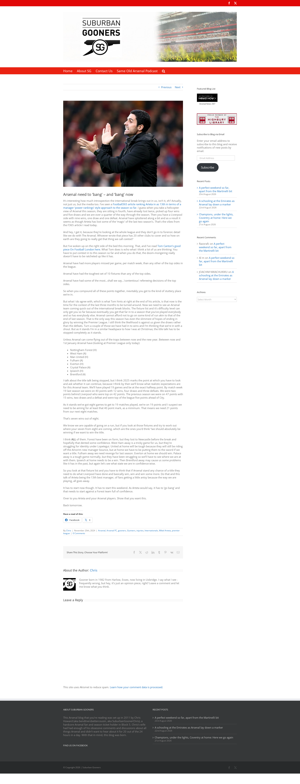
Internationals (151, 530)
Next (177, 87)
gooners (122, 530)
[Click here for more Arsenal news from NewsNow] (207, 98)
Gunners (131, 530)
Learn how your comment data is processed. (136, 687)
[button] (163, 70)
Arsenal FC (112, 530)
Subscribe (207, 167)
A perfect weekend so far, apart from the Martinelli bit (215, 189)
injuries (140, 530)
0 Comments (79, 533)
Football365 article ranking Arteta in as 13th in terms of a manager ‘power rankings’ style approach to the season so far (122, 205)
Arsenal (102, 530)
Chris (68, 530)
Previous (166, 87)
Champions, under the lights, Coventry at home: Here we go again (216, 218)
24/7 (213, 104)
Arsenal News (205, 104)
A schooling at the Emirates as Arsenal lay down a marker (217, 202)
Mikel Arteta (165, 530)
